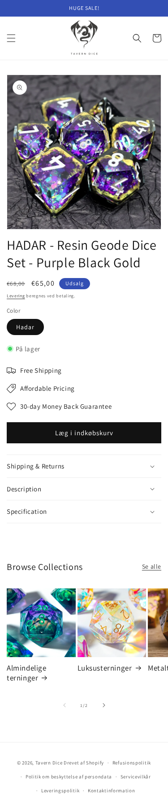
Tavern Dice (49, 763)
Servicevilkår (136, 776)
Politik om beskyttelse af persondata (69, 776)
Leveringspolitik (60, 790)
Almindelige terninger (27, 673)
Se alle (151, 566)
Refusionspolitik (131, 763)
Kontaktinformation (111, 790)
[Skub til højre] (104, 705)
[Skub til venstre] (64, 705)
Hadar (25, 327)
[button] (11, 38)
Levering (16, 296)
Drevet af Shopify (84, 763)
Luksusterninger (105, 668)
